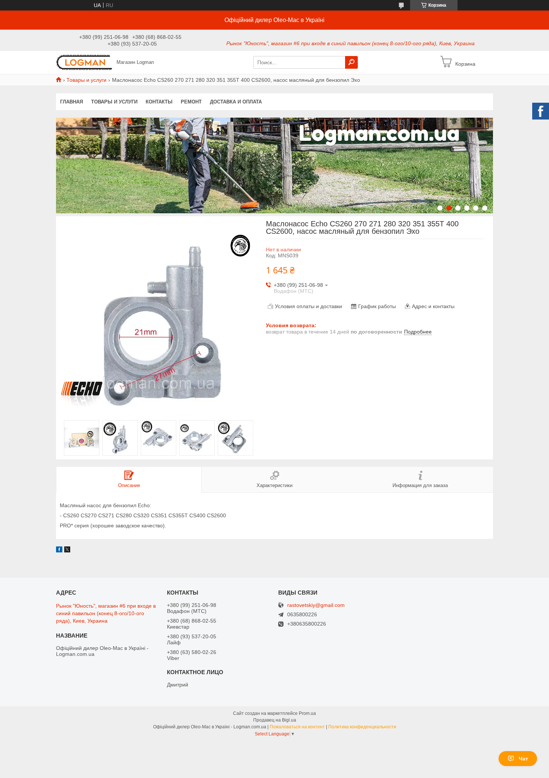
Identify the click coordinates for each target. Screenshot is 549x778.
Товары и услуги (86, 80)
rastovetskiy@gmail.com (316, 605)
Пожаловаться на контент (297, 726)
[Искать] (351, 62)
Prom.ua (307, 713)
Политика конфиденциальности (362, 726)
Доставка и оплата (236, 102)
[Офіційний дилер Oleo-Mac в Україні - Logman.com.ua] (84, 62)
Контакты (159, 102)
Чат (523, 759)
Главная (71, 102)
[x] (67, 551)
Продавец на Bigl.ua (274, 720)
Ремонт (191, 102)
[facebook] (59, 551)
